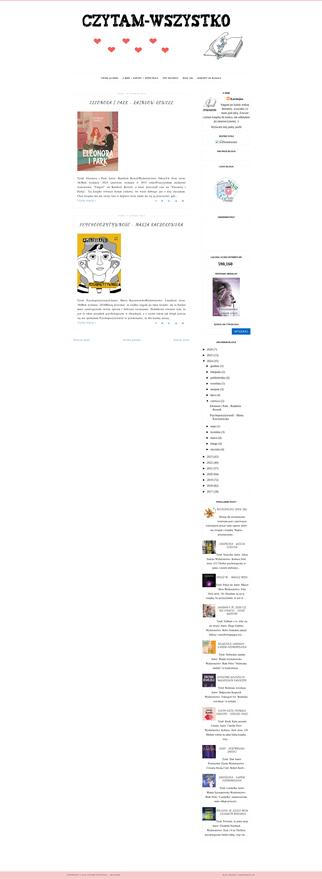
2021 (210, 468)
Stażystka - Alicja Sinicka (232, 545)
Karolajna (236, 98)
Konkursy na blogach (209, 78)
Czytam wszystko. (98, 875)
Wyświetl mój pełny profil (226, 127)
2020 (210, 474)
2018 (210, 485)
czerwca (215, 401)
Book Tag (188, 78)
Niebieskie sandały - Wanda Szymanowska (232, 645)
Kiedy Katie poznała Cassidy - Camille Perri (232, 712)
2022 (210, 462)
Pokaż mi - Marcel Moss (232, 577)
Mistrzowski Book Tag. (232, 509)
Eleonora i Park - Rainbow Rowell (131, 102)
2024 (210, 361)
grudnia (215, 366)
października (218, 377)
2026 (210, 349)
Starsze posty (181, 340)
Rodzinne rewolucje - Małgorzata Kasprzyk (232, 679)
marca (214, 437)
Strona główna (109, 78)
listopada (216, 372)
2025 (210, 355)
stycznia (215, 449)
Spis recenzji (171, 78)
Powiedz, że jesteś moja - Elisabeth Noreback (232, 812)
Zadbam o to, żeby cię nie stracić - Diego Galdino (232, 610)
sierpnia (215, 389)
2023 (210, 456)
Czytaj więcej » (86, 200)
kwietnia (215, 432)
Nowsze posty (81, 340)
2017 (210, 491)
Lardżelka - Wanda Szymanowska (232, 779)
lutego (214, 443)
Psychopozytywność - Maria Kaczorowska (131, 224)
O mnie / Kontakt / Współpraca (140, 78)
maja (213, 426)
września (216, 383)
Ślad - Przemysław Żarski (232, 750)
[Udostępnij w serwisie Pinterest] (183, 201)
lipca (213, 395)
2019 (210, 479)
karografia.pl (246, 875)
